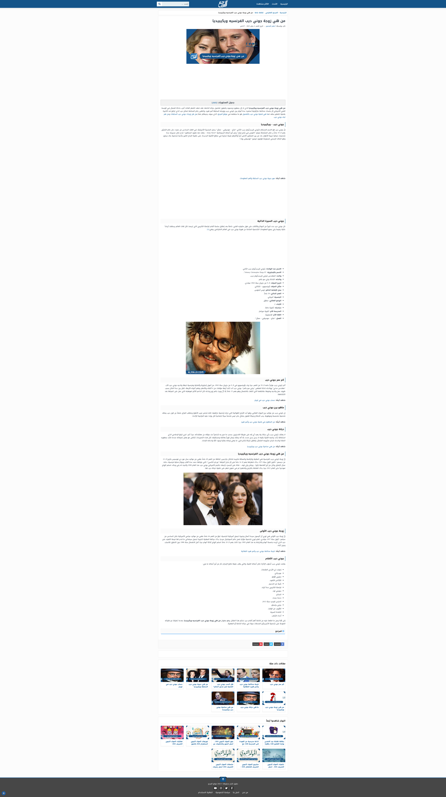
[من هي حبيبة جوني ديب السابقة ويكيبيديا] (197, 675)
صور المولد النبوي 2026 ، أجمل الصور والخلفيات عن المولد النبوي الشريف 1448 (223, 745)
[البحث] (159, 4)
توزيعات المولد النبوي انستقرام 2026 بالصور (199, 742)
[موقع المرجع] (223, 4)
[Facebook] (232, 788)
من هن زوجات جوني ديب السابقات (184, 114)
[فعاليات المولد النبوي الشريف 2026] (172, 732)
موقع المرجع (222, 114)
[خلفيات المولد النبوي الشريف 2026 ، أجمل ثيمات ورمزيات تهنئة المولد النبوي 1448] (273, 755)
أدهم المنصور (270, 26)
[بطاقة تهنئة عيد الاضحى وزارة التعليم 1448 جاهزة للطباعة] (273, 732)
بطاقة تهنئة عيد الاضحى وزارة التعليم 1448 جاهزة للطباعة (274, 744)
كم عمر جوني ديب (277, 684)
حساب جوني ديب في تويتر (264, 400)
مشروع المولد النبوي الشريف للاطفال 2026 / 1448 (250, 767)
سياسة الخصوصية (223, 792)
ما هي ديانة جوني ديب (249, 707)
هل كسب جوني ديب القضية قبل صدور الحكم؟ (223, 685)
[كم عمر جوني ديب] (273, 675)
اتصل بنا (236, 792)
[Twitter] (226, 788)
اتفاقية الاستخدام (205, 792)
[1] (208, 229)
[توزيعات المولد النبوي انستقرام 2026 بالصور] (197, 732)
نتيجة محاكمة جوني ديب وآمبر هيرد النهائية (258, 551)
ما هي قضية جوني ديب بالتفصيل (256, 114)
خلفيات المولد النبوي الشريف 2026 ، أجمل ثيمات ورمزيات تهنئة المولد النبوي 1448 (275, 768)
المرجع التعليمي (271, 12)
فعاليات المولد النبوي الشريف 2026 (174, 742)
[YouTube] (215, 788)
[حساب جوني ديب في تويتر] (172, 675)
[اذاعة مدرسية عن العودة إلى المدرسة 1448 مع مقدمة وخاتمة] (248, 732)
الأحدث (274, 4)
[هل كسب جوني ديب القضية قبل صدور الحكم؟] (223, 675)
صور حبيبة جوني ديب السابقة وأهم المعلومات (257, 178)
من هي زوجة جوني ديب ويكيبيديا (274, 708)
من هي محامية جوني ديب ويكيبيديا (261, 446)
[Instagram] (221, 788)
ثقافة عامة (259, 12)
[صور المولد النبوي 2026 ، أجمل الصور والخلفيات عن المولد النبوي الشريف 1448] (223, 732)
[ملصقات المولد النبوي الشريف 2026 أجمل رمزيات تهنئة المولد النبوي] (223, 755)
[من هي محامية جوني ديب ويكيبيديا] (223, 698)
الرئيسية (284, 4)
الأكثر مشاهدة (262, 4)
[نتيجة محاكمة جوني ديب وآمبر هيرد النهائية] (248, 675)
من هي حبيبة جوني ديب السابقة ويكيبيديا (198, 685)
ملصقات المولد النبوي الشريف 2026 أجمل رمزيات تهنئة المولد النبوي (223, 767)
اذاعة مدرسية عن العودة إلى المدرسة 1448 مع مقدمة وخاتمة (249, 744)
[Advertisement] (223, 82)
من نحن (245, 792)
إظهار (214, 102)
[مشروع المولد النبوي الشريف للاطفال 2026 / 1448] (248, 755)
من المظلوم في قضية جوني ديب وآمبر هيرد (258, 422)
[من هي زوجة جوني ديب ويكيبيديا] (273, 698)
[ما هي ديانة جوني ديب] (248, 698)
